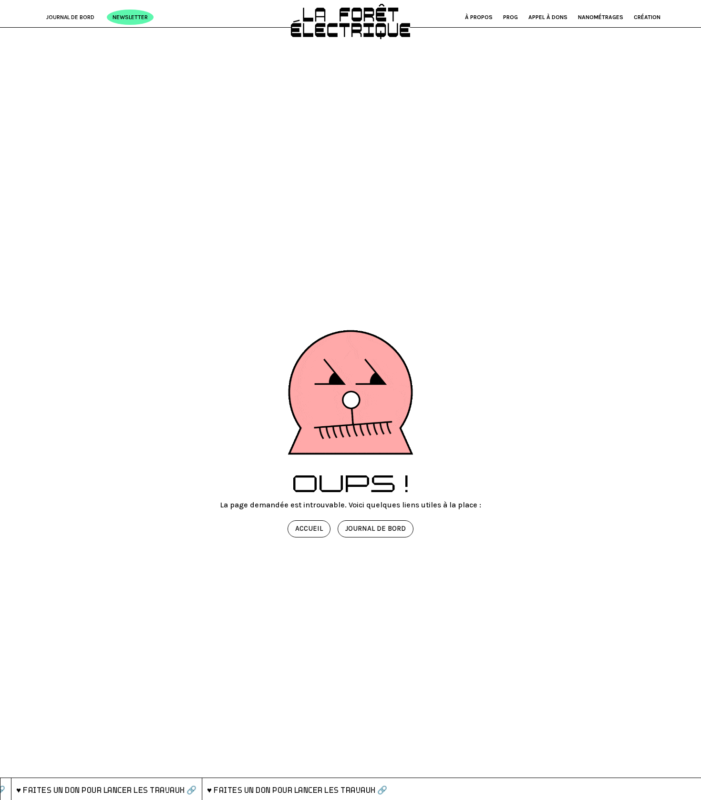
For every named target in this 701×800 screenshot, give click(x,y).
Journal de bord (70, 17)
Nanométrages (600, 17)
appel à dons (547, 17)
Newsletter (130, 17)
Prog (510, 17)
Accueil (309, 528)
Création (647, 17)
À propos (479, 17)
